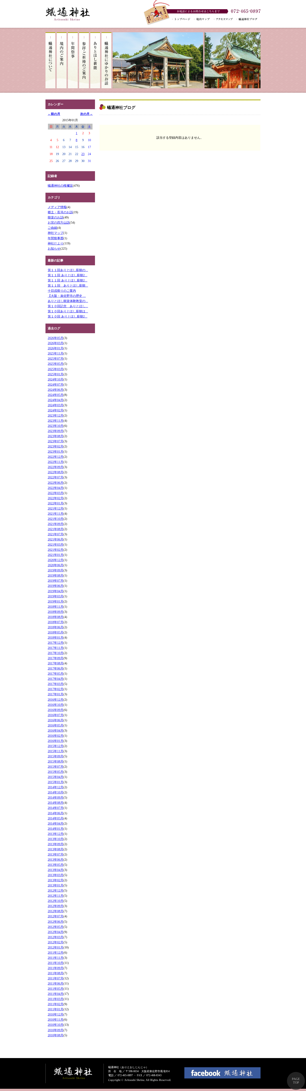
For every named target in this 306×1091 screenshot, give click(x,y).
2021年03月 (55, 544)
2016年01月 (55, 741)
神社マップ (55, 233)
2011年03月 (55, 999)
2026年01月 (55, 348)
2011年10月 (55, 963)
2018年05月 (55, 632)
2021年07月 (55, 534)
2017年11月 (55, 648)
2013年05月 (55, 864)
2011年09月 (55, 968)
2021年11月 (55, 513)
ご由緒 (52, 227)
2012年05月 (55, 927)
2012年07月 (55, 916)
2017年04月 (55, 679)
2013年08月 (55, 849)
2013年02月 (55, 880)
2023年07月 (55, 441)
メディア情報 (57, 207)
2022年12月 (55, 456)
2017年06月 (55, 668)
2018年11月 (55, 606)
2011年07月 (55, 978)
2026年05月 (55, 338)
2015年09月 (55, 756)
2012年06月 (55, 921)
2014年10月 (55, 792)
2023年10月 (55, 426)
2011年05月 (55, 988)
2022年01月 (55, 503)
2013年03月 (55, 875)
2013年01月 (55, 885)
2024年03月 (55, 405)
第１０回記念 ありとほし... (68, 306)
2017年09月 (55, 658)
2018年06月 (55, 627)
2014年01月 (55, 828)
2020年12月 (55, 560)
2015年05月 (55, 771)
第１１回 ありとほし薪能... (68, 285)
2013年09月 (55, 844)
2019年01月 (55, 601)
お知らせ (54, 248)
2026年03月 (55, 343)
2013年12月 (55, 834)
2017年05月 (55, 673)
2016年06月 (55, 720)
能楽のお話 (55, 217)
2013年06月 (55, 859)
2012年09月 (55, 906)
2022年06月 (55, 482)
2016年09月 (55, 710)
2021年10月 (55, 519)
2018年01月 (55, 637)
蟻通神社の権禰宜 (60, 185)
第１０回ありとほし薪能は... (68, 311)
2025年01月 (55, 374)
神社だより (55, 243)
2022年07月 (55, 477)
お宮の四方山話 (59, 222)
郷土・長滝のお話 (60, 212)
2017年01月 (55, 694)
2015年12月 (55, 746)
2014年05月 (55, 818)
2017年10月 (55, 653)
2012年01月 (55, 947)
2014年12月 (55, 787)
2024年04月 (55, 400)
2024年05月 (55, 395)
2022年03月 (55, 493)
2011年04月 (55, 994)
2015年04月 (55, 777)
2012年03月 (55, 937)
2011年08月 (55, 973)
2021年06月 (55, 539)
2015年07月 (55, 766)
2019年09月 (55, 570)
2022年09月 (55, 467)
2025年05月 (55, 363)
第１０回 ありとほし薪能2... (67, 316)
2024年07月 (55, 384)
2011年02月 (55, 1004)
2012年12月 (55, 890)
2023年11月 (55, 420)
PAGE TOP (296, 1080)
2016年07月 (55, 715)
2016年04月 (55, 730)
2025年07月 (55, 358)
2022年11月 (55, 462)
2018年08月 (55, 617)
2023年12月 (55, 415)
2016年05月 (55, 725)
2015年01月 (55, 782)
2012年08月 (55, 911)
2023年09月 (55, 431)
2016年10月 (55, 704)
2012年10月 (55, 901)
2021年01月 (55, 555)
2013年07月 (55, 854)
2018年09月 (55, 612)
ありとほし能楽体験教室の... (68, 301)
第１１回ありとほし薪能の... (68, 270)
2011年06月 (55, 983)
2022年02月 (55, 498)
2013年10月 (55, 839)
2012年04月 (55, 932)
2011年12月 (55, 952)
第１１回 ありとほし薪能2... (67, 275)
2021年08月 (55, 529)
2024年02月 (55, 410)
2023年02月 (55, 446)
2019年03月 (55, 596)
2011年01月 (55, 1009)
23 (82, 154)
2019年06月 (55, 586)
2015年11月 (55, 751)
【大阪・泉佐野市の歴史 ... (67, 296)
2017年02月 (55, 689)
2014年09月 (55, 797)
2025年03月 (55, 369)
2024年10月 (55, 379)
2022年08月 (55, 472)
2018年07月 (55, 622)
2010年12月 (55, 1014)
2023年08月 (55, 436)
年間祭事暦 (55, 238)
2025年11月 (55, 353)
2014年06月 (55, 813)
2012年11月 (55, 895)
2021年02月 (55, 549)
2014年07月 (55, 808)
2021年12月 (55, 508)
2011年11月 (55, 957)
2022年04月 (55, 488)
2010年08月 (55, 1035)
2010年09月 (55, 1030)
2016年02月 (55, 735)
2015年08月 (55, 761)
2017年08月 (55, 663)
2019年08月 (55, 575)
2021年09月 (55, 524)
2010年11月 (55, 1019)
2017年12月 (55, 642)
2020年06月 (55, 565)
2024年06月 (55, 389)
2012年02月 (55, 942)
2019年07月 (55, 580)
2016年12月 (55, 699)
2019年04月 (55, 591)
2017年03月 (55, 684)
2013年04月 (55, 870)
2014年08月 (55, 802)
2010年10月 (55, 1024)
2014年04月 (55, 823)
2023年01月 (55, 451)
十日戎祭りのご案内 (62, 290)
